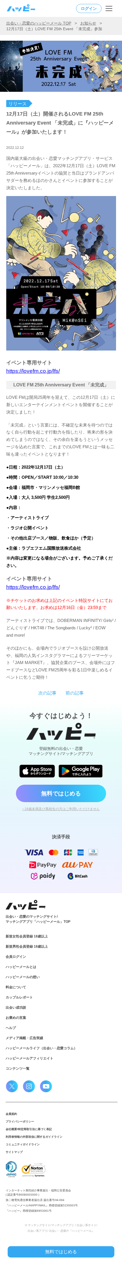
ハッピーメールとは (21, 967)
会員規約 (11, 1113)
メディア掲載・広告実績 (24, 1038)
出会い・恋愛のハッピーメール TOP (38, 23)
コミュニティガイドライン (23, 1144)
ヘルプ (11, 1028)
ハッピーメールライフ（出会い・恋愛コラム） (41, 1048)
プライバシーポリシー (20, 1121)
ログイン (89, 8)
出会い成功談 (16, 1007)
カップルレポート (19, 997)
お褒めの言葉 (16, 1018)
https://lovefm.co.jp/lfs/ (33, 371)
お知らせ (88, 23)
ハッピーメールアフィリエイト (29, 1058)
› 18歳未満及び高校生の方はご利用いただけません (61, 809)
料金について (16, 987)
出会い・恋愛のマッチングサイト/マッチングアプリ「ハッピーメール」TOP (38, 919)
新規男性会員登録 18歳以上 (27, 946)
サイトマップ (14, 1152)
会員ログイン (16, 957)
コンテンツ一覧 (18, 1068)
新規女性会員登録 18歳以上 (27, 936)
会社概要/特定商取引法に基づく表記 (29, 1129)
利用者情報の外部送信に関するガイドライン (34, 1136)
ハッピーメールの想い (23, 977)
